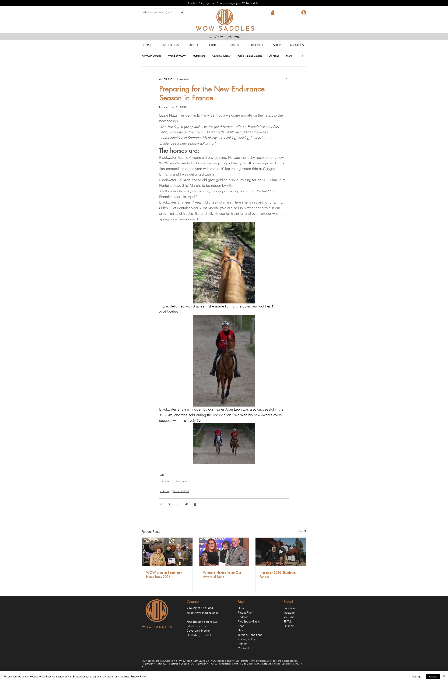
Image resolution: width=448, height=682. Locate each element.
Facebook (290, 608)
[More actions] (287, 79)
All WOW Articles (151, 55)
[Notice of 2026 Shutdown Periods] (280, 552)
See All (302, 531)
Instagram (290, 612)
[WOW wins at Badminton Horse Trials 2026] (167, 552)
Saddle (166, 481)
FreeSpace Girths (249, 621)
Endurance (182, 481)
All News (274, 55)
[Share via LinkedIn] (178, 504)
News (241, 630)
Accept (433, 676)
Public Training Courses (249, 55)
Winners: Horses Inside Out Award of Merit (222, 574)
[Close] (444, 676)
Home (241, 608)
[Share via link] (186, 504)
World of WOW (177, 55)
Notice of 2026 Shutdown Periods (278, 574)
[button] (301, 55)
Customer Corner (221, 55)
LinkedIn (289, 626)
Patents (242, 644)
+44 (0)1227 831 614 (200, 608)
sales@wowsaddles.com (202, 612)
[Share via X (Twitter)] (169, 504)
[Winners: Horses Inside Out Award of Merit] (224, 552)
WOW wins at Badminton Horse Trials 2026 (164, 574)
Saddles (243, 617)
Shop (241, 626)
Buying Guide (208, 3)
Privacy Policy (246, 639)
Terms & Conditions (250, 634)
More (289, 55)
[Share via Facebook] (161, 504)
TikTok (288, 621)
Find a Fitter (245, 612)
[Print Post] (195, 504)
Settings (416, 676)
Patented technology (250, 660)
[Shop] (273, 12)
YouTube (289, 617)
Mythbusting (199, 55)
